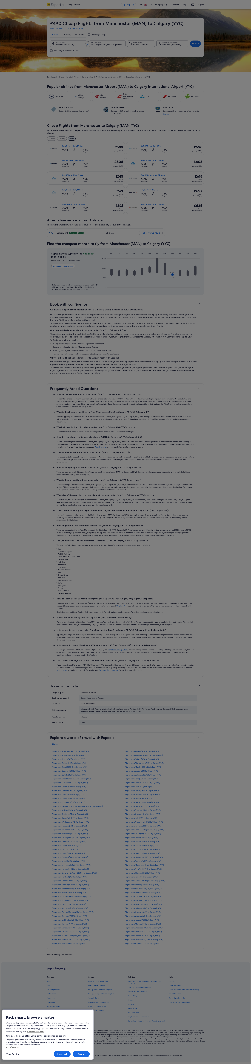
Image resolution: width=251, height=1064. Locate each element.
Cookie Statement (35, 1031)
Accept (81, 1054)
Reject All (62, 1054)
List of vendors (12, 1047)
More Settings (13, 1054)
